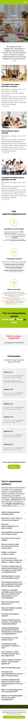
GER (14, 522)
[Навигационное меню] (26, 2)
